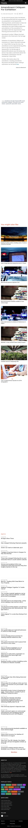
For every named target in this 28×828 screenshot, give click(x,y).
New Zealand (20, 791)
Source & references (21, 67)
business (3, 793)
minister (3, 103)
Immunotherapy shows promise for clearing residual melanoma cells (11, 636)
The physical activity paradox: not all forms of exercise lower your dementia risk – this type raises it (14, 608)
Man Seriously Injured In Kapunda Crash (13, 706)
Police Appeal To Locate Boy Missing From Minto (14, 614)
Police (24, 784)
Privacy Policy (12, 823)
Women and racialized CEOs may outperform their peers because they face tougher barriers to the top (14, 565)
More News (14, 752)
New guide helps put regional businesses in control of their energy (13, 630)
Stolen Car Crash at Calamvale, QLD (9, 0)
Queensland (17, 787)
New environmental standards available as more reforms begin (14, 729)
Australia (3, 784)
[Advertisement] (14, 84)
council (2, 789)
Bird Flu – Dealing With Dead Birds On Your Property (12, 582)
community (19, 784)
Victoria (19, 103)
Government (8, 784)
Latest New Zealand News (6, 805)
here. (17, 64)
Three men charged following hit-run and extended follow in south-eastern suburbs (14, 558)
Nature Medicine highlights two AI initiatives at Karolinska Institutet (11, 648)
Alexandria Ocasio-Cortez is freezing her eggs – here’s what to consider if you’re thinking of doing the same (13, 692)
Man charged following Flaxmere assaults (14, 543)
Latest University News (6, 808)
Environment (4, 102)
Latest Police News (5, 806)
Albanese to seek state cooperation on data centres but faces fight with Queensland (13, 655)
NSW (2, 787)
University (22, 787)
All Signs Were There (7, 538)
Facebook (6, 816)
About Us (2, 821)
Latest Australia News (5, 800)
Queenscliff (8, 103)
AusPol (6, 789)
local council (20, 102)
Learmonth (15, 102)
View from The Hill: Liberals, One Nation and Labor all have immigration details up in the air (13, 742)
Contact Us (3, 823)
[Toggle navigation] (25, 3)
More (11, 772)
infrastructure (14, 791)
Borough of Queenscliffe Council (17, 100)
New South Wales (17, 789)
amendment (7, 100)
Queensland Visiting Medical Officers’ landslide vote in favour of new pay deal (13, 748)
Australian (14, 784)
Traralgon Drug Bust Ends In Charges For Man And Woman (13, 553)
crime (19, 793)
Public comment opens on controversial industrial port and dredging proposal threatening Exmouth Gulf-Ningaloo (13, 712)
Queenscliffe (14, 103)
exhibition (10, 102)
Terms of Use (12, 821)
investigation (8, 793)
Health (9, 791)
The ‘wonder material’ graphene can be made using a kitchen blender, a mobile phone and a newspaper (13, 595)
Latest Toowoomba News (6, 802)
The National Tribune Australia (15, 826)
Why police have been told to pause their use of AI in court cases (13, 642)
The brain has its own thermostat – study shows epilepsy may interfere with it (13, 601)
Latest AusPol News (5, 809)
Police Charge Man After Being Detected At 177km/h (13, 677)
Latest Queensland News (6, 803)
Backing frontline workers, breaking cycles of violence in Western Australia (14, 662)
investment (14, 793)
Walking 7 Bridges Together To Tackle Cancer (12, 588)
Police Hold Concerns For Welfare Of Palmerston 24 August (12, 735)
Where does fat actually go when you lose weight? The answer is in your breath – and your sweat (14, 684)
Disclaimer (21, 821)
